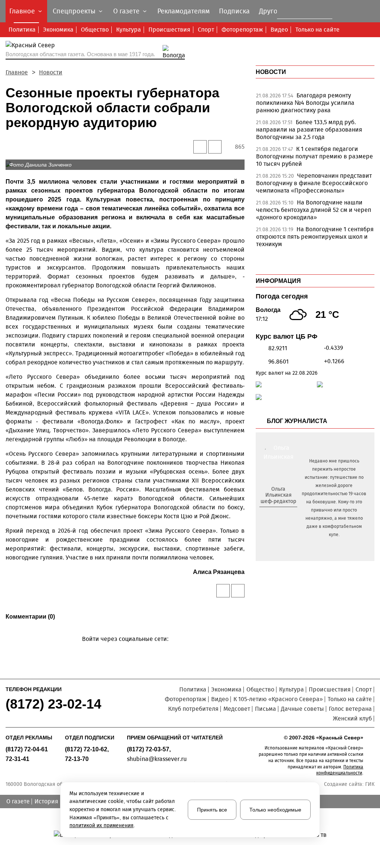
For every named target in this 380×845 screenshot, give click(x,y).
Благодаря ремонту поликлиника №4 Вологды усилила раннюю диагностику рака (305, 103)
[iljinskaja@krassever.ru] (270, 513)
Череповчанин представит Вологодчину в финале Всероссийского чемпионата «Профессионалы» (314, 183)
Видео (279, 29)
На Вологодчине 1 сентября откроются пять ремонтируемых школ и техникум (315, 237)
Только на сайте (317, 29)
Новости (50, 72)
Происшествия (169, 29)
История (46, 801)
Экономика (58, 29)
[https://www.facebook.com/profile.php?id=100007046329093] (285, 513)
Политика (22, 29)
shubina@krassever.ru (157, 758)
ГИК (369, 784)
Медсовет (236, 708)
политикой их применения (101, 825)
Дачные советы (302, 708)
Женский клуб (352, 718)
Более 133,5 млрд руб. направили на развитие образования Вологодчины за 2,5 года (309, 130)
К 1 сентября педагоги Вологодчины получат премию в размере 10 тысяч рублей (314, 156)
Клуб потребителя (193, 708)
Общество (95, 29)
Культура (128, 29)
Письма (265, 708)
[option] (315, 104)
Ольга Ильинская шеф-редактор (278, 495)
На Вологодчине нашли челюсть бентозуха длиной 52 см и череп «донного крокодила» (313, 210)
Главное (17, 72)
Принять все (212, 810)
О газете (18, 801)
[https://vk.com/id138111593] (277, 513)
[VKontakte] (123, 649)
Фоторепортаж (242, 29)
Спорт (206, 29)
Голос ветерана (350, 708)
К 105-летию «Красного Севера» (278, 699)
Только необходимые (275, 810)
